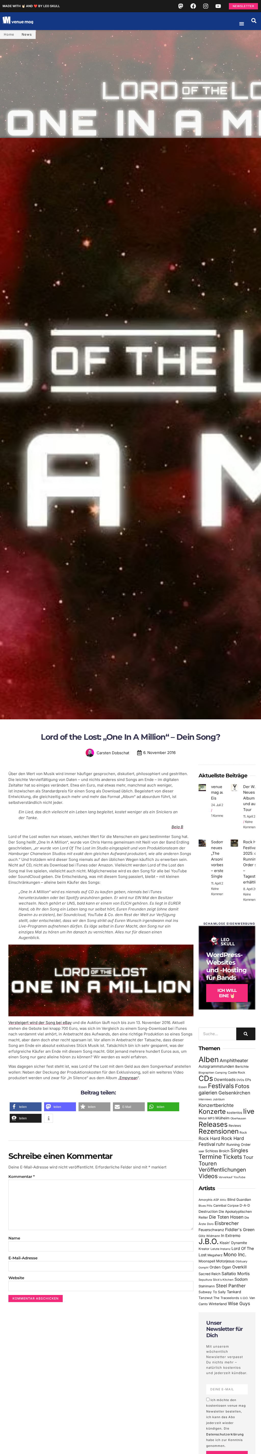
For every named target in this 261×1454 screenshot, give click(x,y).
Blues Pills (205, 1205)
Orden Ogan (220, 1267)
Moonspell (207, 1261)
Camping (221, 1072)
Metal (203, 1118)
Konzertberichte (216, 1105)
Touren (208, 1163)
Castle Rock (236, 1072)
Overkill (239, 1267)
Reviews (235, 1126)
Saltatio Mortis (235, 1273)
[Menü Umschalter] (241, 23)
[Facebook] (193, 6)
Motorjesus (225, 1261)
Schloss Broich (217, 1151)
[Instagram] (205, 6)
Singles (239, 1150)
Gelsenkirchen (234, 1092)
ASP (216, 1200)
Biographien (206, 1072)
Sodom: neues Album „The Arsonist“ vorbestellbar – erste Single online (223, 859)
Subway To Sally (212, 1292)
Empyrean (128, 1077)
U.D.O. (244, 1298)
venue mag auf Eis (218, 792)
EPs (248, 1080)
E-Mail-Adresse (22, 1258)
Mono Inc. (235, 1254)
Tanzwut (205, 1298)
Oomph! (203, 1267)
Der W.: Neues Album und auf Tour (250, 798)
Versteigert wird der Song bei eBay (40, 1022)
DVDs (240, 1080)
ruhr (220, 1144)
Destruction (208, 1211)
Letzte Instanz (220, 1249)
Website (16, 1277)
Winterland (218, 1304)
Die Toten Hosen (226, 1217)
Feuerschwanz (211, 1230)
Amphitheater (234, 1060)
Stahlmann (207, 1286)
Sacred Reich (209, 1274)
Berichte (242, 1066)
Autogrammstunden (216, 1066)
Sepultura (205, 1279)
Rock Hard (209, 1138)
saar (201, 1151)
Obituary (241, 1261)
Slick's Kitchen (223, 1279)
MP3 (211, 1118)
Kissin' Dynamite (233, 1243)
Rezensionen (219, 1131)
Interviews (205, 1099)
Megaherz (215, 1255)
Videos (208, 1176)
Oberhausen (238, 1118)
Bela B (177, 826)
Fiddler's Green (240, 1229)
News (27, 34)
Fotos (242, 1086)
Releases (213, 1124)
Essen (203, 1087)
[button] (253, 20)
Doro (210, 1224)
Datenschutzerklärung (225, 1434)
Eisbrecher (227, 1223)
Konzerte (212, 1111)
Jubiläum (219, 1099)
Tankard (234, 1292)
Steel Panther (231, 1285)
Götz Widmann (209, 1236)
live (248, 1111)
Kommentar (21, 1176)
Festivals (221, 1086)
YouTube (239, 1177)
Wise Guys (239, 1303)
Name (14, 1238)
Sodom (241, 1279)
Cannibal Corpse (226, 1205)
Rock (243, 1132)
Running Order (238, 1145)
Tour (248, 1157)
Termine (210, 1156)
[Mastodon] (180, 6)
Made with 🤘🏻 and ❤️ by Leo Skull (31, 6)
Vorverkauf (225, 1177)
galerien (208, 1093)
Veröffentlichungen (222, 1169)
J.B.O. (209, 1241)
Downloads (225, 1079)
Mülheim (222, 1118)
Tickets (232, 1156)
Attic (223, 1200)
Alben (209, 1059)
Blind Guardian (239, 1200)
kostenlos (234, 1112)
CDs (206, 1078)
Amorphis (205, 1200)
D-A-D (245, 1205)
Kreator (204, 1249)
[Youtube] (218, 6)
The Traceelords (226, 1298)
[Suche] (245, 1034)
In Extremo (230, 1235)
